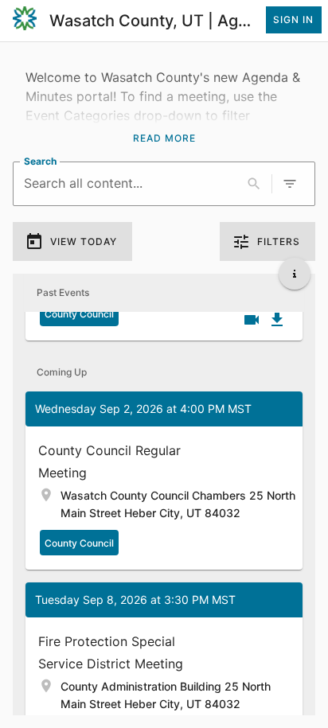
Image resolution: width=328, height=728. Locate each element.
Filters (278, 241)
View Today (83, 241)
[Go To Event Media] (251, 320)
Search (40, 161)
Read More (164, 138)
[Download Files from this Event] (277, 320)
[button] (164, 480)
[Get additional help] (294, 274)
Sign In (293, 19)
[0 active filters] (289, 183)
